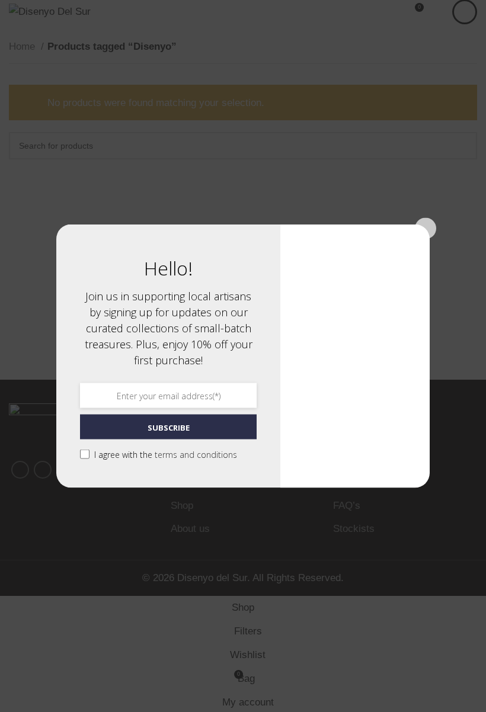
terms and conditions (196, 454)
